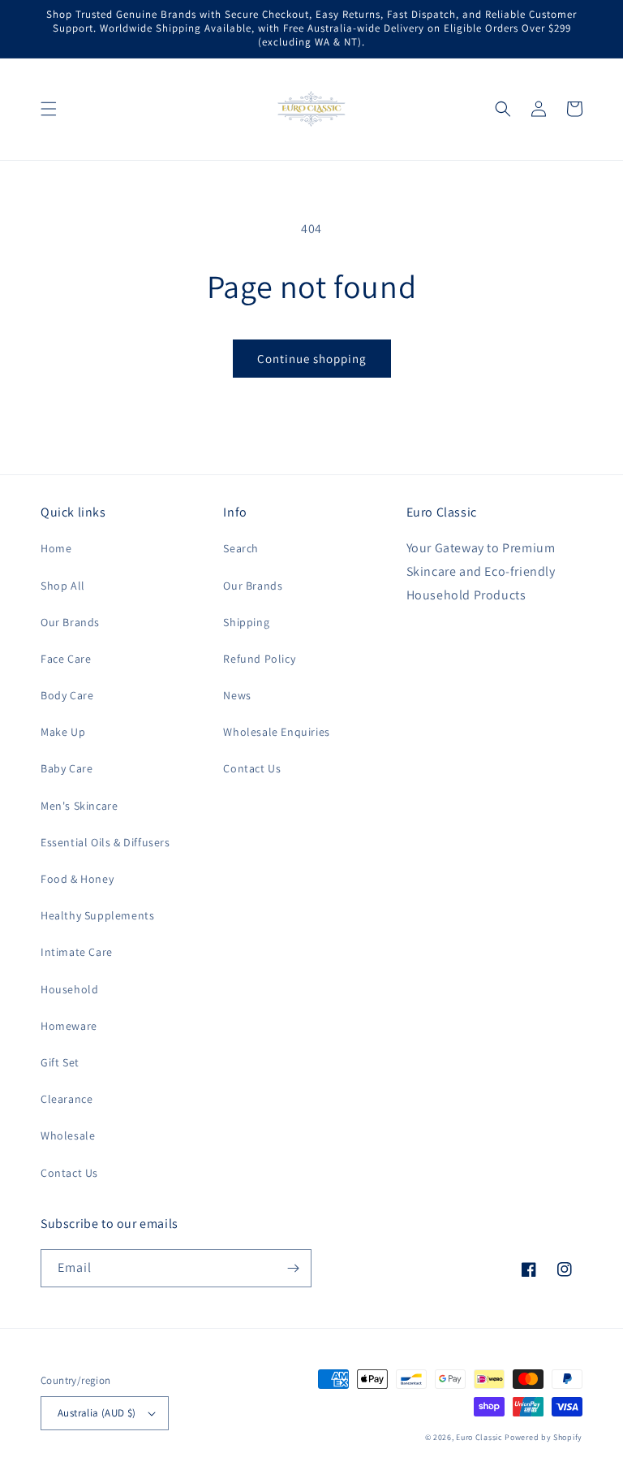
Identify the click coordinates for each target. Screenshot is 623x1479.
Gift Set (60, 1062)
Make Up (63, 731)
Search (241, 548)
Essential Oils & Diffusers (105, 842)
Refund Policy (259, 658)
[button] (49, 109)
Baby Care (66, 768)
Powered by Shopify (543, 1437)
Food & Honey (77, 878)
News (237, 695)
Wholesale (68, 1135)
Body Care (67, 695)
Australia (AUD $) (97, 1413)
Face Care (66, 658)
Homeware (69, 1025)
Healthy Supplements (97, 915)
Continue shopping (312, 358)
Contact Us (69, 1172)
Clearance (66, 1099)
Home (56, 548)
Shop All (63, 585)
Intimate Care (77, 952)
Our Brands (70, 622)
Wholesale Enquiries (276, 731)
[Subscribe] (293, 1268)
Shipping (246, 622)
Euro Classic (479, 1437)
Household (69, 989)
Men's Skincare (79, 805)
